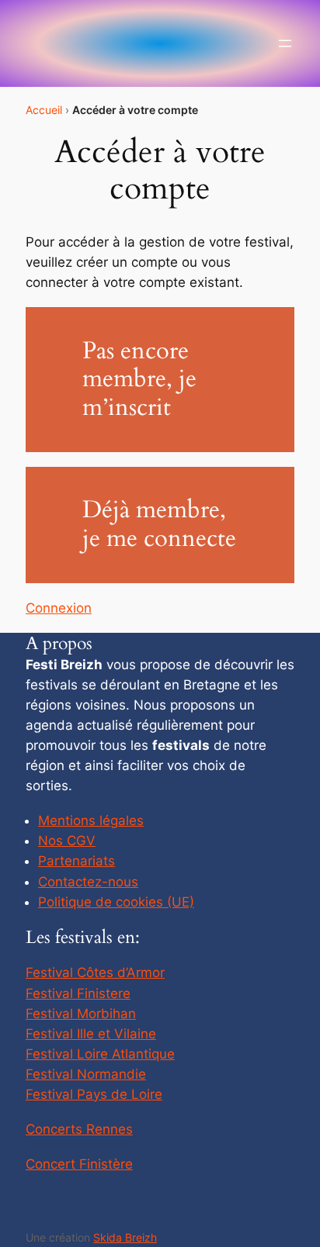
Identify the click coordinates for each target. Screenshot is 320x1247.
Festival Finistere (78, 993)
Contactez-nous (88, 881)
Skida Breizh (125, 1237)
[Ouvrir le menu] (285, 43)
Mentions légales (91, 820)
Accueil (44, 109)
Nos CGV (67, 840)
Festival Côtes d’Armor (95, 972)
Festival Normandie (86, 1074)
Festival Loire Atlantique (100, 1054)
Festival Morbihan (81, 1013)
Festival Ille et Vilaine (91, 1033)
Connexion (59, 608)
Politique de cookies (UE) (116, 902)
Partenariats (76, 861)
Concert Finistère (79, 1164)
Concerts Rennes (79, 1129)
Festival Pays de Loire (94, 1094)
